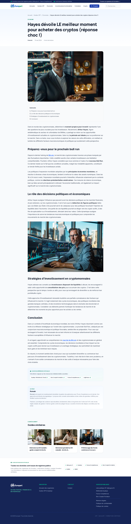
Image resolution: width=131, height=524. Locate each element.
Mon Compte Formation (57, 377)
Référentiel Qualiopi (102, 491)
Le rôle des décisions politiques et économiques (45, 113)
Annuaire (32, 6)
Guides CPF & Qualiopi (45, 491)
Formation (78, 6)
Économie (50, 6)
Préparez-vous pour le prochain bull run (43, 111)
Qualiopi (80, 465)
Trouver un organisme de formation (109, 1)
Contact (70, 488)
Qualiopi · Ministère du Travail (38, 377)
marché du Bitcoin (69, 340)
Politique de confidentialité (104, 503)
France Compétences (73, 377)
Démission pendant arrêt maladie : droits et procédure (64, 450)
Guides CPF (40, 6)
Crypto (85, 6)
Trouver (95, 6)
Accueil (30, 15)
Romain (30, 40)
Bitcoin (51, 155)
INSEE (76, 469)
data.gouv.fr (69, 465)
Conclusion (34, 119)
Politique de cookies (102, 506)
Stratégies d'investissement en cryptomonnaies (45, 116)
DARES (68, 469)
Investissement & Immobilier (63, 6)
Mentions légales (101, 500)
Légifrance (86, 377)
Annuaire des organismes (46, 488)
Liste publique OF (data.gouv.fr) (105, 488)
